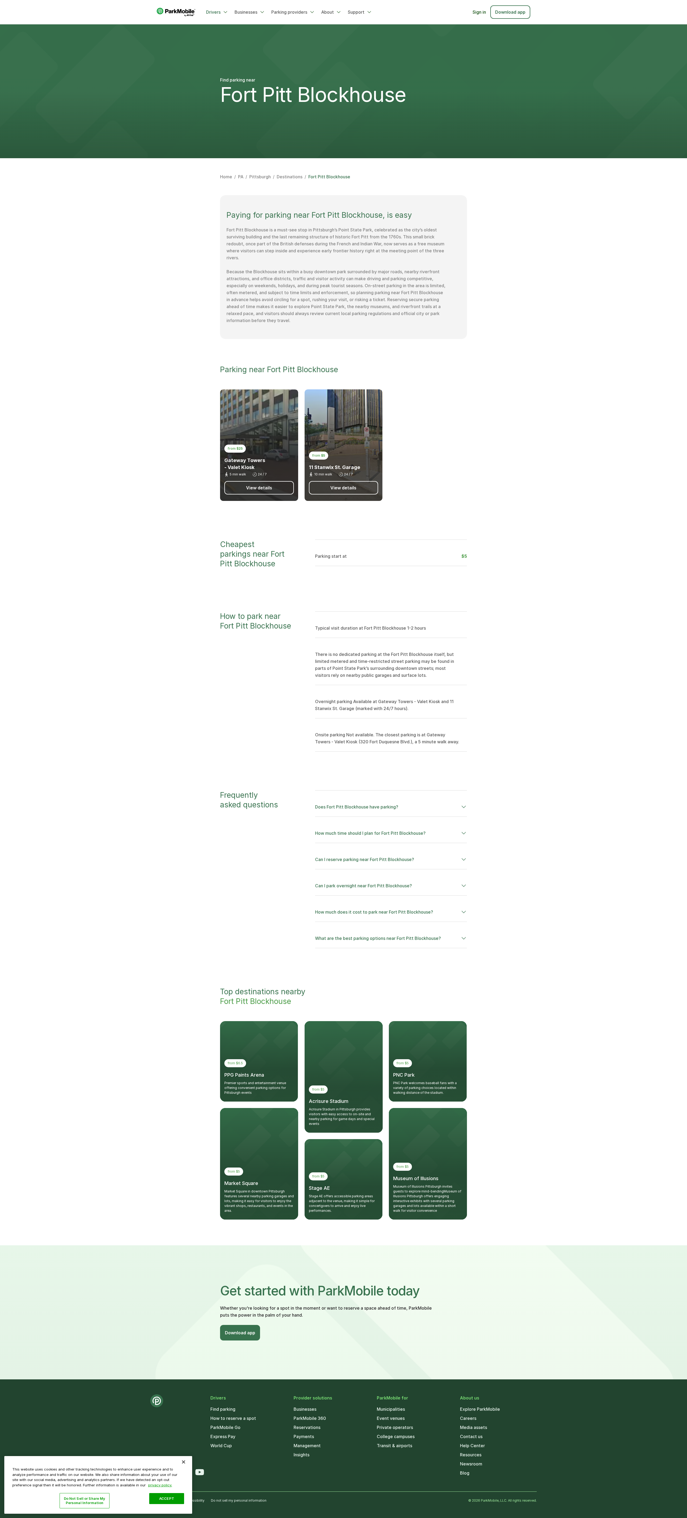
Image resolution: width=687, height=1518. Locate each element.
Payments (304, 1436)
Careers (468, 1418)
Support (356, 12)
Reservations (307, 1427)
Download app (510, 12)
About (327, 12)
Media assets (473, 1427)
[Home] (176, 12)
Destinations (289, 176)
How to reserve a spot (233, 1418)
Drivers (213, 12)
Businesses (246, 12)
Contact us (471, 1436)
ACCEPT (166, 1498)
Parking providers (289, 12)
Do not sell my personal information (238, 1500)
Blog (464, 1473)
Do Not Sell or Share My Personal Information (84, 1500)
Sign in (479, 12)
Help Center (472, 1445)
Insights (301, 1454)
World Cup (221, 1445)
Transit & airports (394, 1445)
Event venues (391, 1418)
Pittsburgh (260, 176)
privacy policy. (160, 1485)
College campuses (396, 1436)
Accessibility (194, 1500)
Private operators (395, 1427)
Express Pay (222, 1436)
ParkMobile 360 (310, 1418)
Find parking (222, 1409)
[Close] (183, 1462)
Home (226, 176)
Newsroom (471, 1464)
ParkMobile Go (225, 1427)
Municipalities (391, 1409)
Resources (470, 1454)
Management (307, 1445)
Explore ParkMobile (480, 1409)
